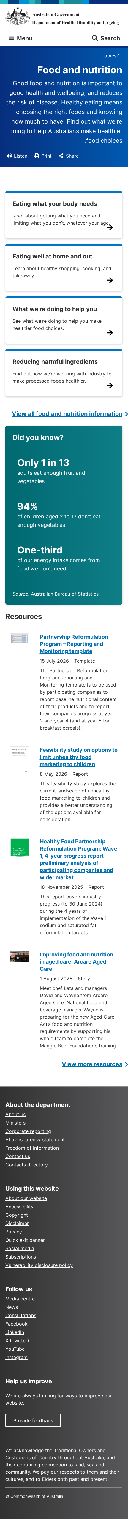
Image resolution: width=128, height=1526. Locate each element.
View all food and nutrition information (67, 413)
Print (46, 156)
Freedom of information (32, 1148)
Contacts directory (26, 1165)
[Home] (63, 16)
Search (110, 38)
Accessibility (19, 1206)
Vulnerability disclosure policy (39, 1265)
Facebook (16, 1324)
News (11, 1307)
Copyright (16, 1215)
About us (15, 1114)
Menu (23, 38)
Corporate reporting (28, 1131)
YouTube (15, 1349)
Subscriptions (20, 1257)
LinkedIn (14, 1332)
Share (72, 156)
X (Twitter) (17, 1341)
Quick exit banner (25, 1240)
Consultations (20, 1315)
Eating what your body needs (54, 203)
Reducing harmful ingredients (55, 361)
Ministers (15, 1123)
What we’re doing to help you (54, 309)
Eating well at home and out (52, 256)
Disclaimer (17, 1223)
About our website (26, 1198)
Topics (109, 56)
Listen (20, 156)
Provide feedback (33, 1420)
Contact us (17, 1156)
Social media (19, 1248)
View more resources (92, 1064)
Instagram (16, 1357)
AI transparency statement (35, 1139)
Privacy (13, 1232)
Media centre (20, 1299)
